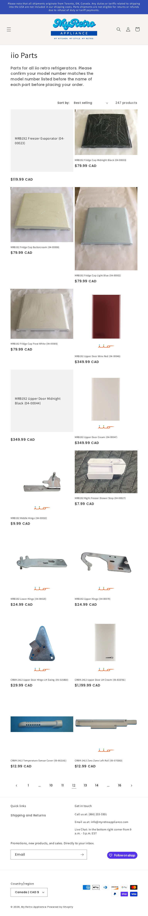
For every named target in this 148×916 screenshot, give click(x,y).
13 (85, 785)
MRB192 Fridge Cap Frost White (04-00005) (34, 343)
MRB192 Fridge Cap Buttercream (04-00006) (35, 247)
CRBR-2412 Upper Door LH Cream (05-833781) (100, 679)
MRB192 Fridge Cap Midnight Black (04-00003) (100, 160)
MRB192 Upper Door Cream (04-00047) (96, 437)
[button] (8, 29)
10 (51, 785)
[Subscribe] (82, 855)
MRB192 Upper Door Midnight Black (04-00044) (38, 400)
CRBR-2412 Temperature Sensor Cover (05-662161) (39, 760)
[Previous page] (16, 785)
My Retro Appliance (34, 907)
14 (96, 785)
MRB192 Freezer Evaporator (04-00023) (40, 140)
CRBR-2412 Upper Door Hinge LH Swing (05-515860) (39, 679)
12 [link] (74, 785)
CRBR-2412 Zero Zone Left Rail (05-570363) (99, 760)
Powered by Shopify (60, 907)
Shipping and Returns (28, 815)
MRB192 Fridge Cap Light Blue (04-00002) (98, 275)
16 (119, 785)
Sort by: (63, 103)
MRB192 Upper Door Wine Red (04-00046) (97, 356)
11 (62, 785)
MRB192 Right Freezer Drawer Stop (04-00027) (100, 498)
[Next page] (131, 785)
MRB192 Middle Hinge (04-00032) (29, 518)
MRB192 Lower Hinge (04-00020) (28, 598)
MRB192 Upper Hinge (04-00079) (92, 598)
